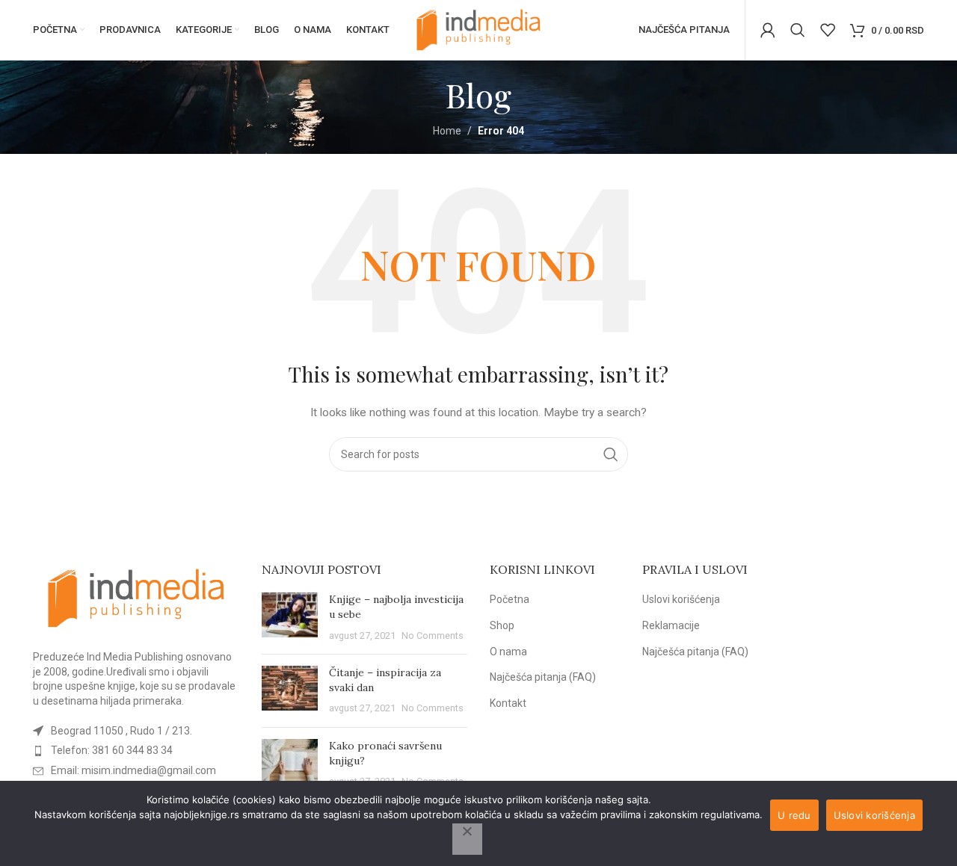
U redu (794, 815)
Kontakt (508, 703)
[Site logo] (478, 29)
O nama (508, 652)
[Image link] (136, 597)
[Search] (798, 30)
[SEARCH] (611, 454)
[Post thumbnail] (290, 618)
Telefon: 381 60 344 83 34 (112, 750)
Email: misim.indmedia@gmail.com (133, 770)
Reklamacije (671, 625)
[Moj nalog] (768, 30)
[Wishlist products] (828, 30)
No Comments (432, 635)
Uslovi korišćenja (681, 599)
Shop (502, 625)
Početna (509, 599)
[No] (467, 839)
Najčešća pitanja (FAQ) (543, 677)
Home (447, 131)
